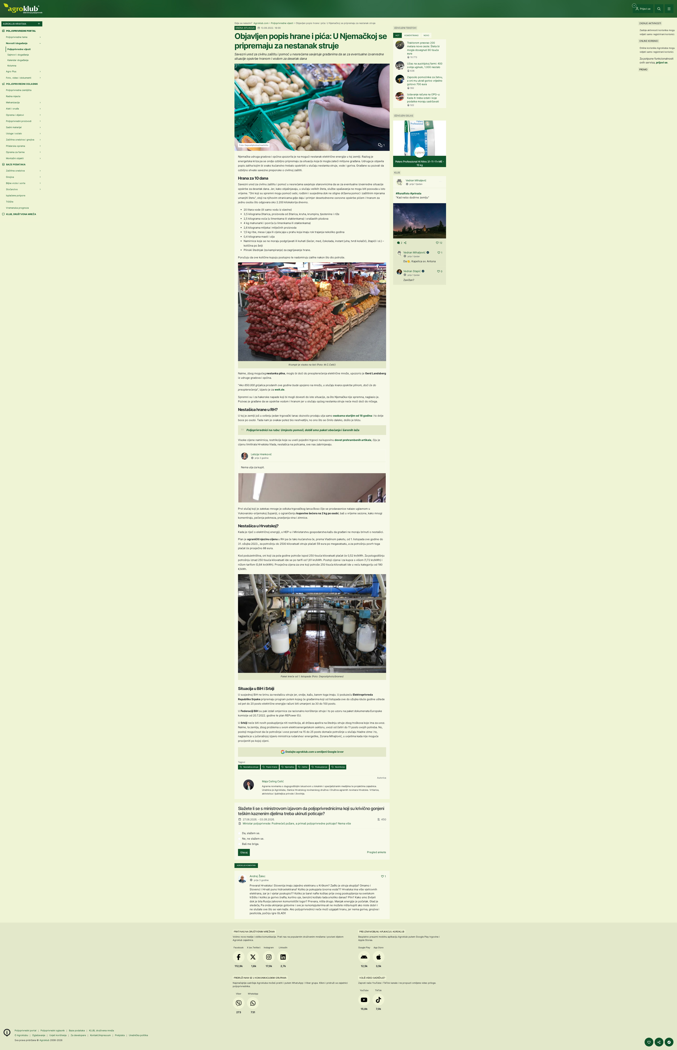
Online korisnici (648, 40)
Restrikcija (339, 767)
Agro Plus (11, 71)
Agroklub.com (261, 23)
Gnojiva (10, 177)
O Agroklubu (21, 1035)
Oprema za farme (15, 152)
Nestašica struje (250, 767)
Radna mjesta (13, 96)
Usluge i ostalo (14, 133)
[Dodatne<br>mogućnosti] (669, 1042)
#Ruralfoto (403, 193)
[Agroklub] (23, 8)
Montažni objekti (15, 158)
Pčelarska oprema (15, 146)
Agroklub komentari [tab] (246, 865)
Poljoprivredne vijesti (282, 23)
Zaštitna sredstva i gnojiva (20, 139)
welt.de (279, 389)
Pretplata (120, 1035)
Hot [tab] (397, 35)
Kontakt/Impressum (100, 1035)
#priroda (415, 193)
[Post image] (419, 220)
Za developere (78, 1035)
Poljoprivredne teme (16, 37)
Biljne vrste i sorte (15, 183)
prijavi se (661, 62)
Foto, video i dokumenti (18, 77)
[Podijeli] (659, 1042)
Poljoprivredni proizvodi (18, 121)
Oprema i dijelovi (15, 115)
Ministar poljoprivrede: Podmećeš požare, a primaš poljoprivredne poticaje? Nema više (297, 823)
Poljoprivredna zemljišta (18, 90)
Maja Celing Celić (273, 781)
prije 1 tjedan (416, 184)
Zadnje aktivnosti (650, 23)
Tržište (9, 201)
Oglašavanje (38, 1035)
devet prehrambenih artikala (353, 440)
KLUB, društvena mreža (21, 214)
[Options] (440, 181)
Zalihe (304, 767)
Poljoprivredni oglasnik (22, 84)
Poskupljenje (321, 767)
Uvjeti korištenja (57, 1035)
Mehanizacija (13, 102)
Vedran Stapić (412, 271)
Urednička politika (138, 1035)
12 (441, 242)
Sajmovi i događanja (18, 54)
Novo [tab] (426, 35)
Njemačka (289, 767)
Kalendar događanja (17, 60)
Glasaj (244, 852)
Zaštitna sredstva (15, 170)
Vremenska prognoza (17, 208)
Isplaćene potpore (15, 195)
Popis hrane (271, 767)
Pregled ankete (376, 852)
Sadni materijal (14, 127)
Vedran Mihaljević (416, 180)
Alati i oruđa (12, 108)
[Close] (659, 8)
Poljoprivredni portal (26, 1030)
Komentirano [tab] (411, 35)
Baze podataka (16, 164)
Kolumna (11, 65)
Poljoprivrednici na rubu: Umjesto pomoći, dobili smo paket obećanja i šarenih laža (302, 430)
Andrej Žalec (257, 876)
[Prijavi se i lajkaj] (649, 1042)
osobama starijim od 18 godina (352, 415)
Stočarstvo (12, 189)
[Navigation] (669, 8)
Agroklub (44, 1040)
